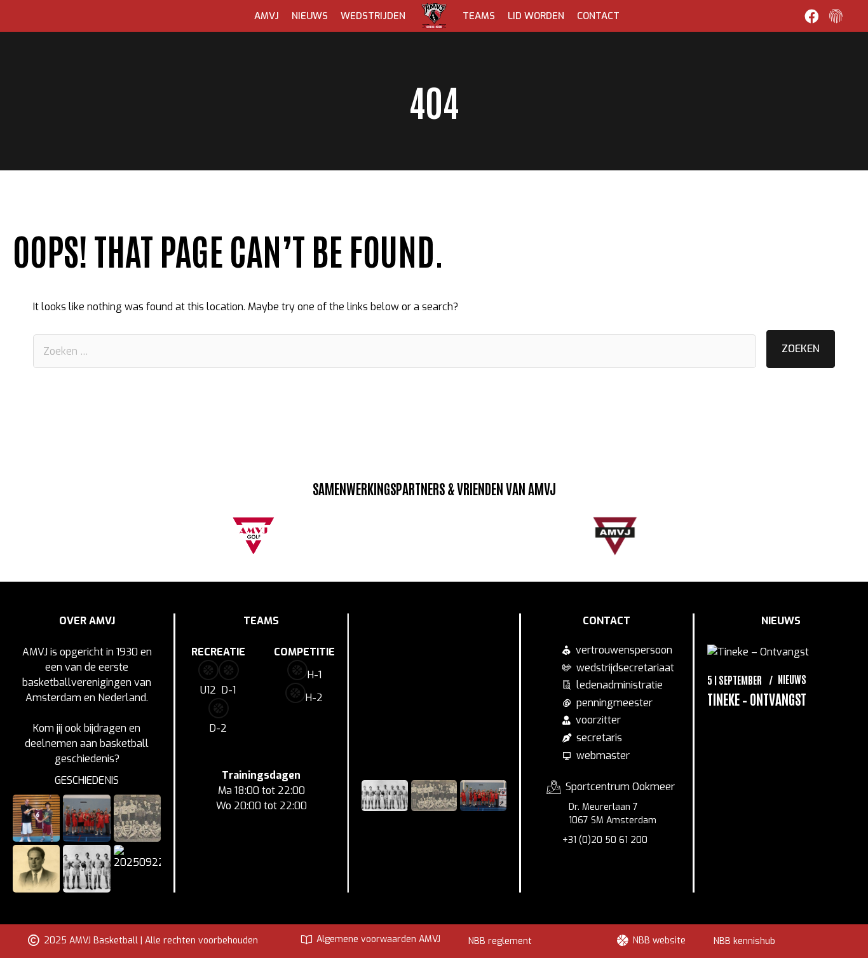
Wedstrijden (373, 16)
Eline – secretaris (779, 795)
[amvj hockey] (615, 536)
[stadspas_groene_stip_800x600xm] (397, 537)
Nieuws (310, 16)
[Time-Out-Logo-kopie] (542, 539)
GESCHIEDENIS (87, 780)
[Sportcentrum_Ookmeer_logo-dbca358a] (470, 536)
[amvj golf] (253, 534)
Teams (479, 16)
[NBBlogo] (325, 539)
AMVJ (266, 16)
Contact (598, 16)
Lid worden (536, 16)
